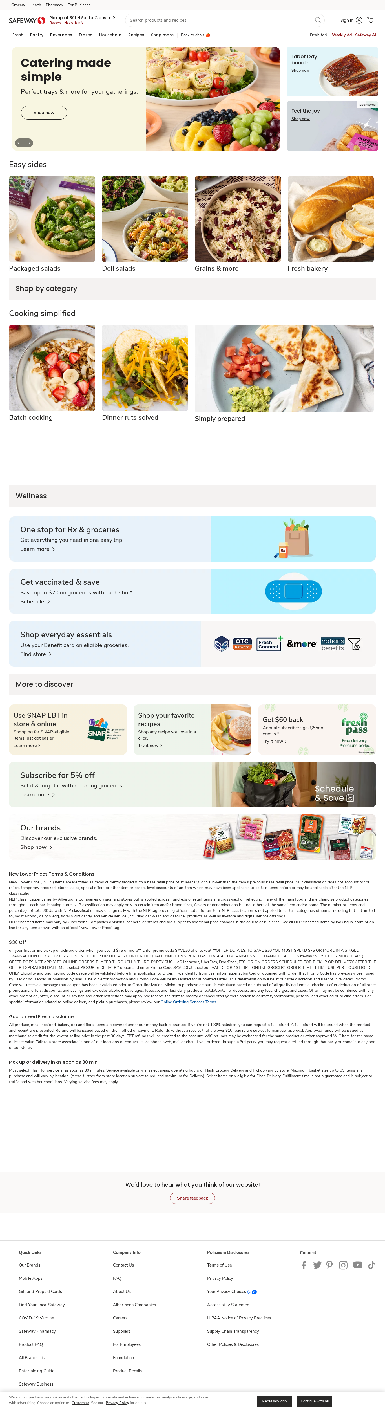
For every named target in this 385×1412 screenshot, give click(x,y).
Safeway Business (36, 1384)
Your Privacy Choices (226, 1291)
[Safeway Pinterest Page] (330, 1265)
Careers (120, 1318)
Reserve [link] (55, 22)
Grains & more (217, 268)
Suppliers (121, 1331)
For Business (79, 5)
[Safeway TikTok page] (371, 1265)
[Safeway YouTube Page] (357, 1265)
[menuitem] (17, 34)
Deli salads (119, 268)
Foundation (123, 1358)
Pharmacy (54, 5)
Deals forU (319, 35)
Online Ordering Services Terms (188, 1002)
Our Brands (29, 1265)
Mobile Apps (31, 1278)
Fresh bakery (308, 268)
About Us (122, 1291)
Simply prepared (220, 418)
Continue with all (315, 1401)
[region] (192, 1402)
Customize (80, 1403)
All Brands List (32, 1358)
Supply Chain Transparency (233, 1331)
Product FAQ (31, 1344)
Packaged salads (35, 268)
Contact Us (123, 1265)
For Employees (127, 1344)
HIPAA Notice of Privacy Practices (239, 1318)
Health (35, 5)
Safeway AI (365, 35)
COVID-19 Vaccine (36, 1318)
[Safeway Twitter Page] (317, 1265)
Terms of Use (219, 1265)
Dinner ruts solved (130, 417)
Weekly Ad (342, 35)
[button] (83, 17)
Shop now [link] (300, 70)
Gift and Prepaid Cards (40, 1291)
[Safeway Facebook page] (305, 1265)
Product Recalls (127, 1371)
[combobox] (225, 20)
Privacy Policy (220, 1278)
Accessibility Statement (229, 1305)
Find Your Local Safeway (42, 1305)
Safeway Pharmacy (37, 1331)
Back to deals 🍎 (195, 35)
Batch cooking (31, 417)
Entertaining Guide (36, 1371)
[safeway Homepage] (27, 20)
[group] (146, 99)
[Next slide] (28, 142)
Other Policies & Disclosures (233, 1344)
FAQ (117, 1278)
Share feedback (192, 1198)
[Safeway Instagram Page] (344, 1265)
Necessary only (274, 1401)
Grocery (18, 5)
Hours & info (73, 22)
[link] (37, 549)
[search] (318, 20)
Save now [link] (44, 121)
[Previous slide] (19, 142)
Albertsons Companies (134, 1305)
